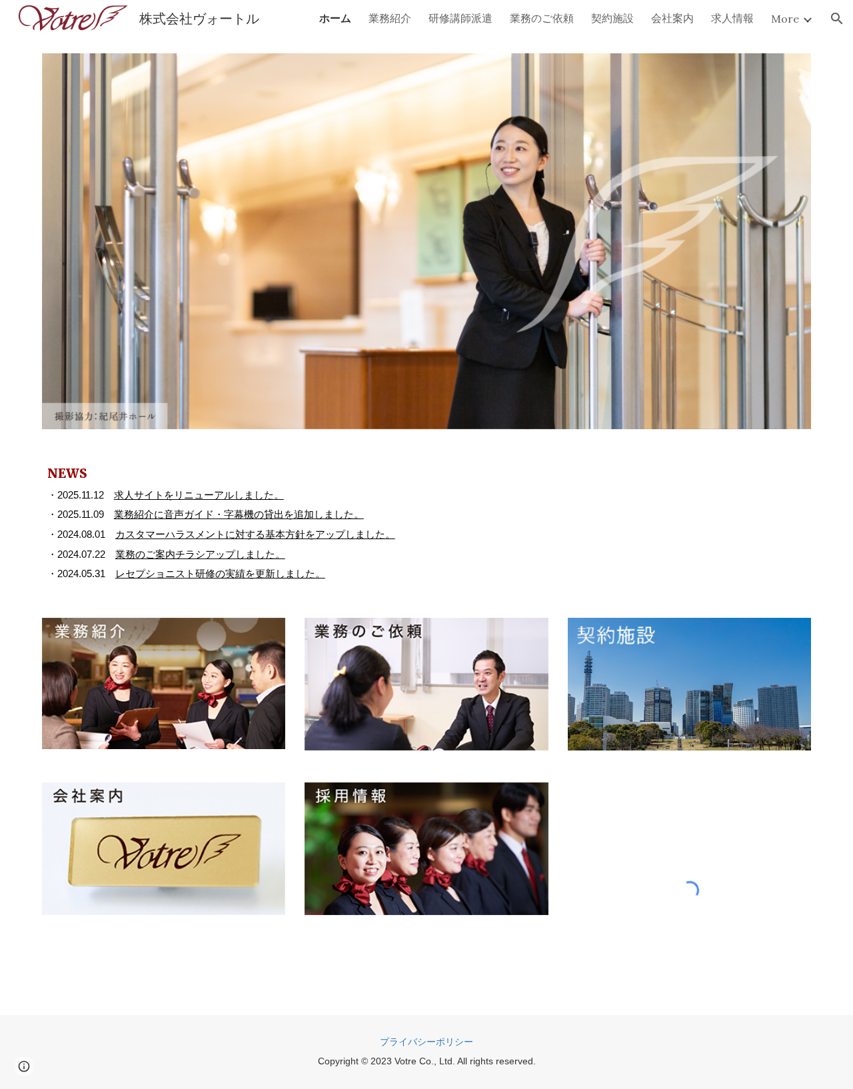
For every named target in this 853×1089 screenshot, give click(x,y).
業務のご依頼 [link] (542, 18)
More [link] (785, 18)
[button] (837, 19)
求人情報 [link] (732, 18)
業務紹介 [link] (390, 18)
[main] (426, 523)
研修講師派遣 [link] (460, 18)
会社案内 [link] (672, 18)
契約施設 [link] (612, 18)
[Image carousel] (426, 241)
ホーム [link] (335, 18)
